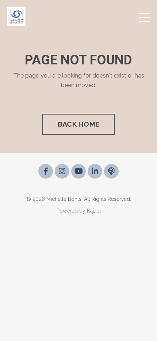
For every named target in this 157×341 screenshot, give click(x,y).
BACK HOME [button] (78, 124)
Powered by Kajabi (79, 211)
